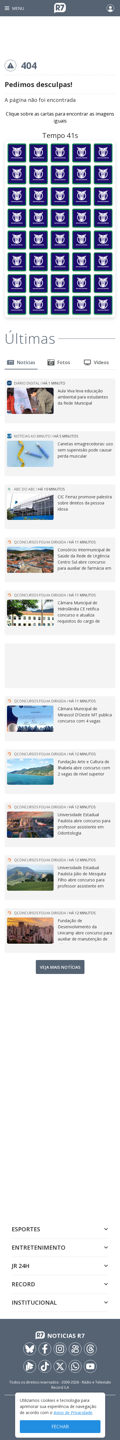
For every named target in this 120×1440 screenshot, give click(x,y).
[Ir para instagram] (60, 1348)
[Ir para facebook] (44, 1348)
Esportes (26, 1229)
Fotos (63, 362)
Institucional (34, 1302)
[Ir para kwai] (75, 1348)
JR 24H (20, 1266)
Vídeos (101, 362)
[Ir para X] (60, 1366)
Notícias (26, 362)
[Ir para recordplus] (29, 1366)
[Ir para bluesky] (29, 1348)
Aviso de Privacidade (73, 1412)
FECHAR (60, 1426)
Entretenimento (39, 1247)
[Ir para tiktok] (44, 1366)
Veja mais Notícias (60, 967)
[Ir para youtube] (90, 1366)
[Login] (110, 8)
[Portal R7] (60, 7)
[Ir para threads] (90, 1348)
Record (23, 1284)
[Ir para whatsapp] (75, 1366)
